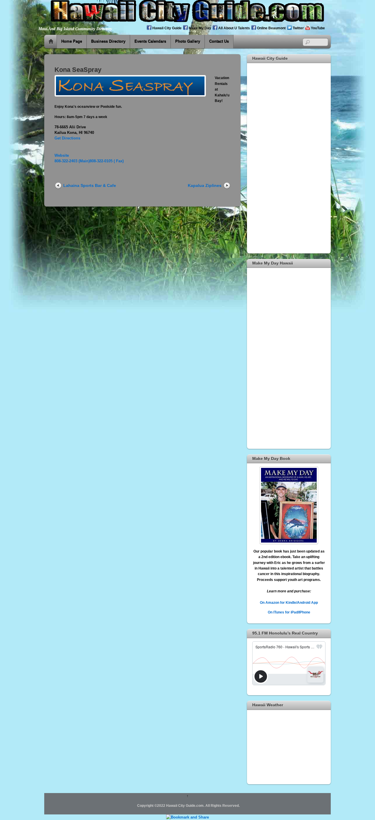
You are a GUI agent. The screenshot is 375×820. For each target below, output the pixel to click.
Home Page (71, 41)
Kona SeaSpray (77, 69)
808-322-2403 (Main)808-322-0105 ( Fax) (89, 161)
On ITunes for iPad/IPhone (289, 612)
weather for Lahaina (289, 777)
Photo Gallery (187, 41)
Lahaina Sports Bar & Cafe (89, 185)
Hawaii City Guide (166, 28)
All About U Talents (233, 28)
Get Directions (67, 138)
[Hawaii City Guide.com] (187, 19)
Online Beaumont (271, 28)
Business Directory (108, 41)
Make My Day (199, 28)
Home (51, 41)
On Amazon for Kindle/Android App (289, 602)
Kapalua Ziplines (204, 185)
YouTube (317, 28)
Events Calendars (150, 41)
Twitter (298, 28)
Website (61, 155)
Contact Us (219, 41)
